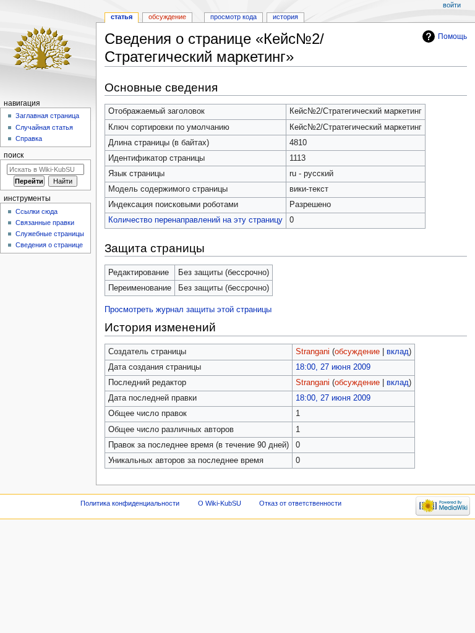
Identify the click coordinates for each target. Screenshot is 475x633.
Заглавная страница (47, 115)
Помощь (452, 36)
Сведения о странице (49, 245)
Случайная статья (44, 127)
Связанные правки (44, 222)
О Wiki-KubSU (219, 503)
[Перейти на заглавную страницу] (48, 48)
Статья (121, 16)
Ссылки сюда (36, 211)
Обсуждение (167, 16)
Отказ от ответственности (300, 503)
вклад (398, 351)
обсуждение (357, 351)
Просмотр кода (233, 16)
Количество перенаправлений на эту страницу (195, 220)
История (285, 16)
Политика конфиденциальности (129, 503)
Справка (28, 138)
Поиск (14, 155)
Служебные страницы (49, 233)
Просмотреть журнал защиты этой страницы (188, 309)
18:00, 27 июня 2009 (333, 367)
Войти (452, 5)
